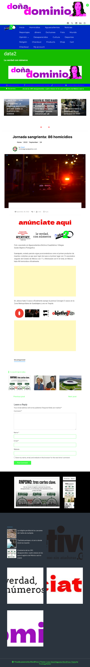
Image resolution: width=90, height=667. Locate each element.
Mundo (73, 32)
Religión (23, 42)
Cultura (56, 37)
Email (16, 441)
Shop (62, 42)
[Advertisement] (45, 281)
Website (16, 449)
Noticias (68, 27)
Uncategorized (19, 360)
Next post (72, 396)
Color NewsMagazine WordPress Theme (61, 662)
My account (39, 47)
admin (25, 503)
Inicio (21, 27)
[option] (16, 107)
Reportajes (24, 32)
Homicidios (34, 27)
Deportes (69, 37)
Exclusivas (50, 32)
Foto (62, 32)
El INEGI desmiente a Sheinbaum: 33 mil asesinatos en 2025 (43, 111)
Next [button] (73, 478)
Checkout (36, 42)
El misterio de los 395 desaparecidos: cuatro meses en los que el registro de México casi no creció (37, 495)
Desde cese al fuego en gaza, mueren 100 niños (74, 112)
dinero (38, 32)
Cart (72, 42)
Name (16, 432)
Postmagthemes (45, 664)
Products (50, 42)
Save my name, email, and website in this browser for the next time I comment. (43, 458)
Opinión (23, 37)
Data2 (23, 147)
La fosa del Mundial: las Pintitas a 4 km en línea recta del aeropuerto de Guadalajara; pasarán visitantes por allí (16, 109)
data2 (10, 54)
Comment (18, 411)
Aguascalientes (52, 27)
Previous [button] (67, 478)
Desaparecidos (41, 37)
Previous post (19, 396)
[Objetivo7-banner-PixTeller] (45, 313)
